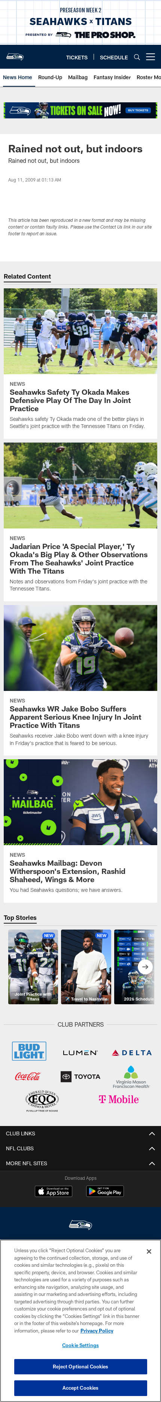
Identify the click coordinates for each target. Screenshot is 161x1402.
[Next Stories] (145, 966)
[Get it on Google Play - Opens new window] (105, 1195)
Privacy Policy (96, 1331)
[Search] (137, 57)
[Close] (149, 1251)
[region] (80, 1321)
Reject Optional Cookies (81, 1367)
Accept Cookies (81, 1388)
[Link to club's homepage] (15, 54)
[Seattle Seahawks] (80, 1226)
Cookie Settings (80, 1345)
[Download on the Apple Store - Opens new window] (53, 1192)
